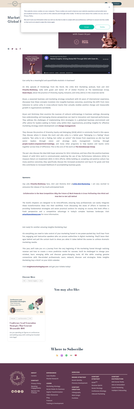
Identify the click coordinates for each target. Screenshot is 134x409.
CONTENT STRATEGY (96, 378)
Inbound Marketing (98, 394)
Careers (33, 376)
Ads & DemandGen (118, 385)
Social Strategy (97, 388)
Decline (102, 27)
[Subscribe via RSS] (58, 356)
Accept (86, 27)
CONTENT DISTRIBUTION (117, 378)
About (34, 373)
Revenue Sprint (97, 385)
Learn (49, 383)
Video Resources (52, 395)
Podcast (49, 400)
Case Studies (51, 376)
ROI (24, 281)
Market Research (52, 379)
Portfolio (75, 398)
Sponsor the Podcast (35, 392)
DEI (41, 281)
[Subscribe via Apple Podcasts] (62, 356)
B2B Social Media (118, 382)
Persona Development (79, 383)
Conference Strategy (99, 391)
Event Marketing (117, 388)
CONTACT (35, 380)
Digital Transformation (54, 392)
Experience (51, 373)
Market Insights (32, 281)
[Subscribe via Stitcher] (72, 356)
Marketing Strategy (53, 386)
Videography (76, 392)
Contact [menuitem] (116, 4)
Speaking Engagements (36, 387)
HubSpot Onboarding (119, 390)
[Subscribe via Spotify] (67, 356)
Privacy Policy (36, 383)
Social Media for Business (55, 389)
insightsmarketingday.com (37, 266)
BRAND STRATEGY (79, 377)
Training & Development (54, 403)
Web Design (76, 395)
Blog (48, 398)
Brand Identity (77, 380)
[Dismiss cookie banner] (109, 7)
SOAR (94, 382)
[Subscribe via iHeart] (76, 356)
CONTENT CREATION (76, 388)
